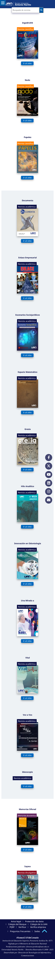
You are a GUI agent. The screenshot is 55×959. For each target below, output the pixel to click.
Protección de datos (34, 921)
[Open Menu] (3, 3)
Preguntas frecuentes (20, 931)
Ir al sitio (27, 63)
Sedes (37, 931)
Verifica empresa (38, 927)
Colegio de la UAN (38, 924)
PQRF (12, 927)
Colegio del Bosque (17, 924)
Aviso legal (16, 921)
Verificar (22, 927)
